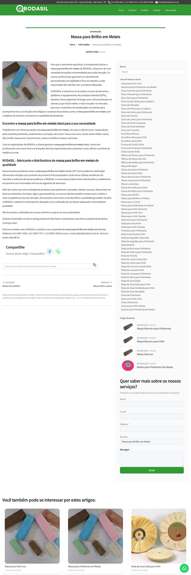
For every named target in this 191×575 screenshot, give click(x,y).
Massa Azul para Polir (132, 173)
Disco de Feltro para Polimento (136, 112)
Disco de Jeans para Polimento (136, 119)
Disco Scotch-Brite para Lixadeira (137, 101)
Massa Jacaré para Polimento (136, 180)
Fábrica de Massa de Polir (133, 158)
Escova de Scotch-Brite (132, 144)
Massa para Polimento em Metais (137, 205)
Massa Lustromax (130, 183)
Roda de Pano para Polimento (136, 277)
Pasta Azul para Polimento (134, 219)
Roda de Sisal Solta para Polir (136, 284)
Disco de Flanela (129, 115)
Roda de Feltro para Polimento (136, 252)
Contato (156, 10)
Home (121, 10)
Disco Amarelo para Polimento (136, 90)
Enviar (152, 470)
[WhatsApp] (58, 251)
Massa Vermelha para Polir (134, 187)
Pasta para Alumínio (131, 223)
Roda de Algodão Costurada (135, 237)
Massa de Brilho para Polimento (137, 191)
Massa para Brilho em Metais (135, 198)
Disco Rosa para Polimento (134, 97)
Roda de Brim (128, 244)
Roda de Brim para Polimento (136, 248)
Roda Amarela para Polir (133, 234)
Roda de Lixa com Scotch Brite (136, 266)
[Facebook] (49, 251)
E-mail (123, 411)
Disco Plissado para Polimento (136, 94)
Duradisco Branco (130, 133)
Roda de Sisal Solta (130, 280)
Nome (123, 399)
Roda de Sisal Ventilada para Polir (138, 287)
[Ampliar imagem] (24, 83)
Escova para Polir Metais (133, 305)
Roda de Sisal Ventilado (133, 291)
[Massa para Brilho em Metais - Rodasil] (29, 8)
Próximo (105, 282)
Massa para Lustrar (130, 201)
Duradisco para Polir (131, 140)
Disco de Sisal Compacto (133, 122)
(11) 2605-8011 (117, 2)
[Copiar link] (95, 265)
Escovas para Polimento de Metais (138, 309)
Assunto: (124, 436)
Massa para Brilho (130, 194)
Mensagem (125, 449)
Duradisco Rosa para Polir (134, 137)
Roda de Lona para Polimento (136, 273)
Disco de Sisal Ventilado (133, 126)
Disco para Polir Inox (131, 298)
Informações (170, 10)
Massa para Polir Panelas (133, 216)
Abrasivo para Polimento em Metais (139, 86)
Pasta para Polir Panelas (133, 226)
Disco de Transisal (130, 130)
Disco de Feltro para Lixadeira (136, 108)
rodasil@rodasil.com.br (168, 2)
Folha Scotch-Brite (130, 151)
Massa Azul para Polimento (134, 169)
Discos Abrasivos (129, 302)
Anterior (9, 282)
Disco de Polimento (131, 295)
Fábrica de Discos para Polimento (137, 155)
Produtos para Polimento (134, 230)
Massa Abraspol (129, 165)
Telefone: (124, 424)
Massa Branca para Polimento (136, 176)
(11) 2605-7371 (131, 2)
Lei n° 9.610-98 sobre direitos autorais (91, 298)
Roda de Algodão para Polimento (137, 241)
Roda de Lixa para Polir (132, 269)
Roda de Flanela (129, 255)
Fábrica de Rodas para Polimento (137, 162)
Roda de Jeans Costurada (134, 259)
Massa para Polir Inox (132, 212)
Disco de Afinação (130, 104)
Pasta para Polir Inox (131, 83)
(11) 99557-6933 (146, 2)
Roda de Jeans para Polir (133, 262)
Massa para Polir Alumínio (134, 208)
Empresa (132, 10)
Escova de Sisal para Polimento (136, 147)
